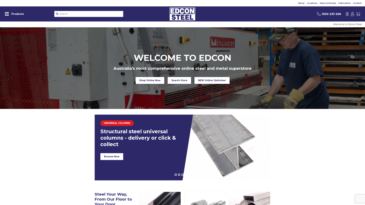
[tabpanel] (182, 147)
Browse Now (111, 156)
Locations (312, 3)
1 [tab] (176, 175)
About (301, 3)
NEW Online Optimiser (212, 80)
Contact (357, 3)
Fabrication (344, 3)
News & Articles (328, 3)
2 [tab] (179, 175)
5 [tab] (189, 175)
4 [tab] (186, 175)
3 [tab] (182, 175)
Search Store (179, 80)
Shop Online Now (150, 80)
